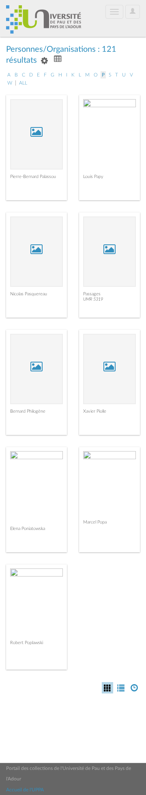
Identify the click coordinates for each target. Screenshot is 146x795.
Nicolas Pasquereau (28, 294)
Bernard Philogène (27, 411)
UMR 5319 (93, 299)
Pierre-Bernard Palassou (33, 176)
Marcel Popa (95, 522)
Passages (92, 294)
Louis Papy (93, 176)
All (23, 83)
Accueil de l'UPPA (25, 789)
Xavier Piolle (94, 411)
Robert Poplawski (26, 642)
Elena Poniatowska (27, 528)
